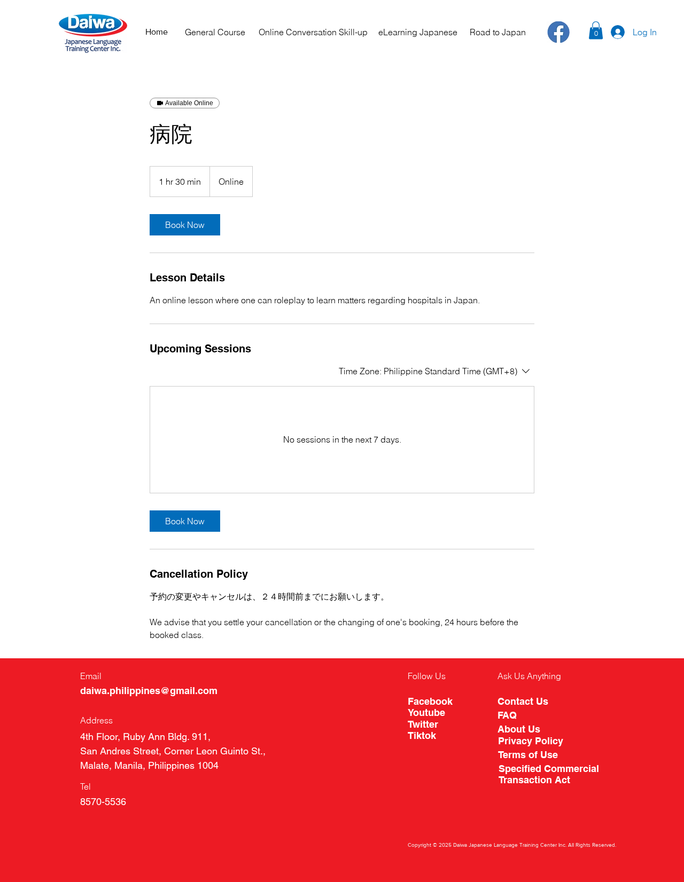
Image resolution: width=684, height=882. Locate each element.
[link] (185, 224)
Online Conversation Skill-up (313, 32)
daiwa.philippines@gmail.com (148, 690)
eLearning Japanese (417, 32)
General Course (215, 32)
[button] (595, 30)
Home (156, 31)
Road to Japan (498, 32)
